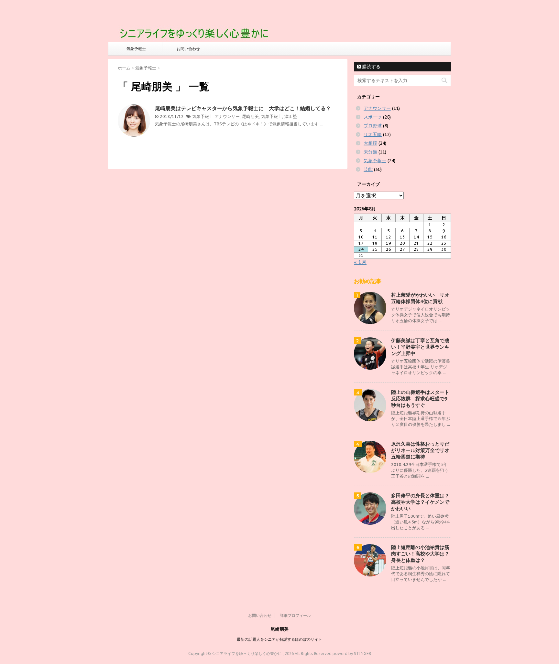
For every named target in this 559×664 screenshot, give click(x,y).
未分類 (370, 152)
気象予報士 (136, 48)
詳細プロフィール (295, 615)
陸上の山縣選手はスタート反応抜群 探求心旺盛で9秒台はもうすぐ (420, 398)
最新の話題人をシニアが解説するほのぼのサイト (279, 639)
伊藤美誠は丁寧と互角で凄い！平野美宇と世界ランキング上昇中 (420, 346)
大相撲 (370, 143)
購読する (370, 66)
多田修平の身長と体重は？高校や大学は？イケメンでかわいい (420, 501)
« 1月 (360, 262)
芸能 (368, 169)
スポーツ (373, 117)
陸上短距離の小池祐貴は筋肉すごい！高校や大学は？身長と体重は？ (420, 553)
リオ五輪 (373, 134)
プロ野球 (373, 126)
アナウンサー (227, 116)
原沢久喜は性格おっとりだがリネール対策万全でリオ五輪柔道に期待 (420, 450)
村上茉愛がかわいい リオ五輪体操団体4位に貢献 (420, 298)
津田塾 (290, 116)
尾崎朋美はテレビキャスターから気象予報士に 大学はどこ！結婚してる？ (243, 108)
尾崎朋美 (250, 116)
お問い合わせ (188, 48)
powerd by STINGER (352, 653)
